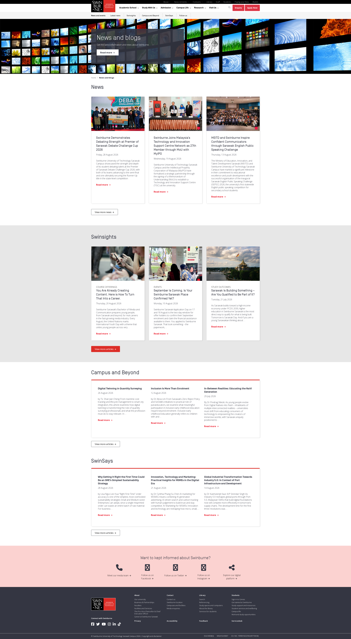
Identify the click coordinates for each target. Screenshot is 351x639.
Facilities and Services (143, 608)
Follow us (183, 16)
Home (93, 77)
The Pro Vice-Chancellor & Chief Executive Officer (147, 612)
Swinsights (131, 16)
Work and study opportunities (243, 614)
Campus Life (182, 7)
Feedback (203, 621)
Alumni (255, 2)
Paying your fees (242, 2)
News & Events (181, 2)
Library (209, 2)
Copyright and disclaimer (152, 636)
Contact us (171, 599)
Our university (140, 599)
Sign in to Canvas (238, 599)
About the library (206, 608)
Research (199, 7)
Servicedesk (237, 621)
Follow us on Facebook (147, 577)
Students (227, 2)
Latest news (115, 16)
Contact (170, 595)
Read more (106, 52)
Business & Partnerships (144, 602)
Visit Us (212, 7)
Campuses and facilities (176, 605)
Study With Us (148, 7)
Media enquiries (173, 608)
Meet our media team (117, 575)
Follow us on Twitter (174, 575)
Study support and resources (243, 605)
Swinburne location (174, 602)
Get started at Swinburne (242, 602)
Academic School (128, 7)
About (166, 2)
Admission (166, 7)
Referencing (204, 602)
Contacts (197, 2)
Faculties (137, 605)
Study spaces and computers (211, 605)
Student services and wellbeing (244, 608)
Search (202, 599)
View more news (103, 212)
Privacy (137, 621)
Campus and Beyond (150, 16)
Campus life (236, 611)
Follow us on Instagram (203, 577)
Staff (218, 2)
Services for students (207, 611)
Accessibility (172, 621)
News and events (98, 15)
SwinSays (169, 16)
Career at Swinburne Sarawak (146, 616)
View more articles (104, 349)
